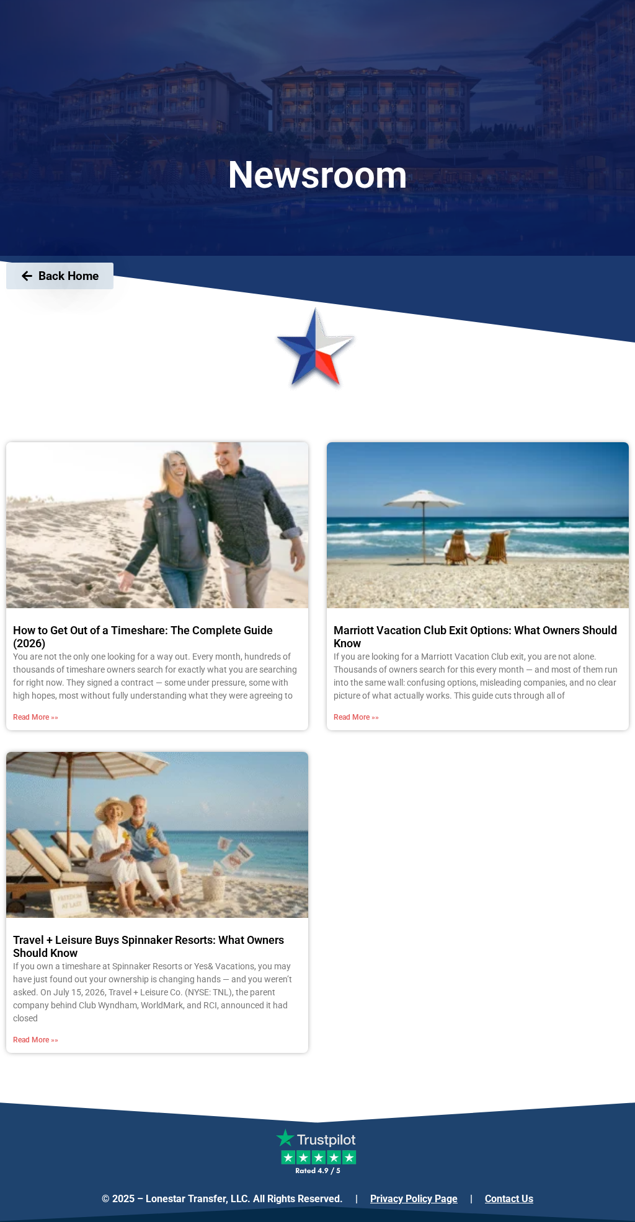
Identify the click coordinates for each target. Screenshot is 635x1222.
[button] (43, 1083)
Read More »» (35, 717)
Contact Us (509, 1199)
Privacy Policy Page (414, 1199)
